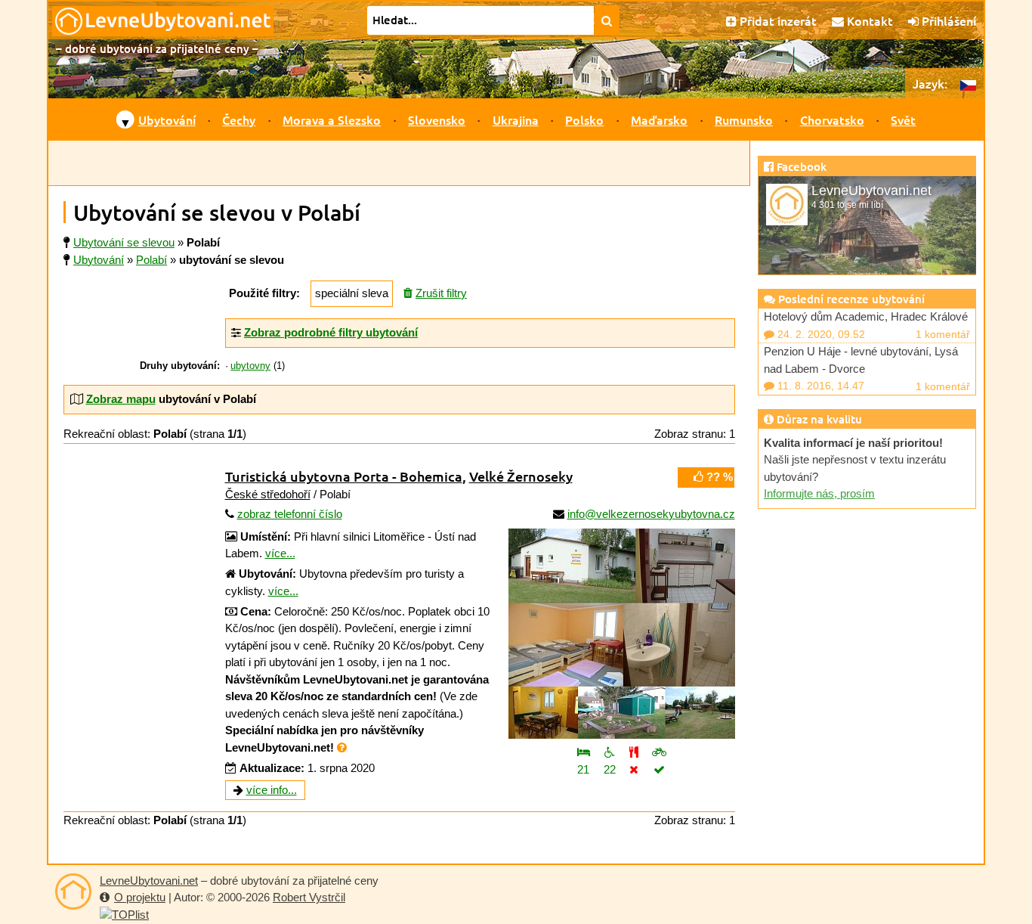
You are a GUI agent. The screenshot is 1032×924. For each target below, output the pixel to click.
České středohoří (268, 494)
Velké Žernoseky (521, 476)
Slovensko (436, 119)
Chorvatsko (832, 119)
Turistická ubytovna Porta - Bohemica (343, 476)
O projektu (139, 897)
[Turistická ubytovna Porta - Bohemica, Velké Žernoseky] (621, 634)
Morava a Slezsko (332, 119)
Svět (903, 119)
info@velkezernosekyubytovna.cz (651, 513)
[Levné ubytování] (73, 891)
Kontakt (868, 20)
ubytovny (250, 366)
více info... (271, 789)
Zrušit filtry (441, 293)
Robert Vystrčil (309, 897)
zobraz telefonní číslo (289, 513)
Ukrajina (516, 119)
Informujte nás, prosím (819, 493)
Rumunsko (744, 119)
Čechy (238, 119)
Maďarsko (659, 119)
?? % (718, 476)
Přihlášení (947, 20)
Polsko (584, 119)
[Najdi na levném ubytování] (607, 20)
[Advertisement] (399, 163)
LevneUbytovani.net (149, 880)
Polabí (151, 259)
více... (280, 553)
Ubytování (167, 119)
